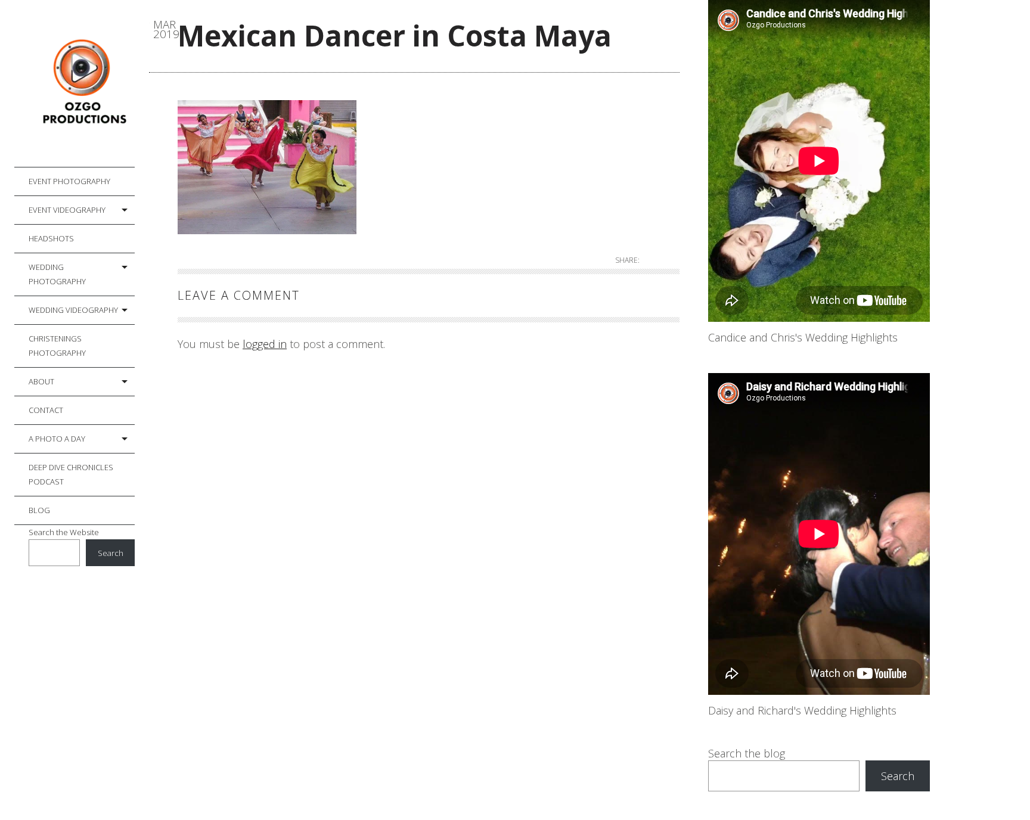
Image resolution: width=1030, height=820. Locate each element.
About (41, 381)
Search (110, 553)
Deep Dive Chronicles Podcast (71, 474)
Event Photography (69, 181)
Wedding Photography (57, 274)
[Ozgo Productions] (82, 84)
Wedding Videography (73, 310)
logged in (265, 344)
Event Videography (67, 209)
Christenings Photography (57, 345)
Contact (46, 410)
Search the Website (64, 532)
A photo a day (57, 438)
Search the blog (746, 753)
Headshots (51, 238)
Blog (39, 510)
